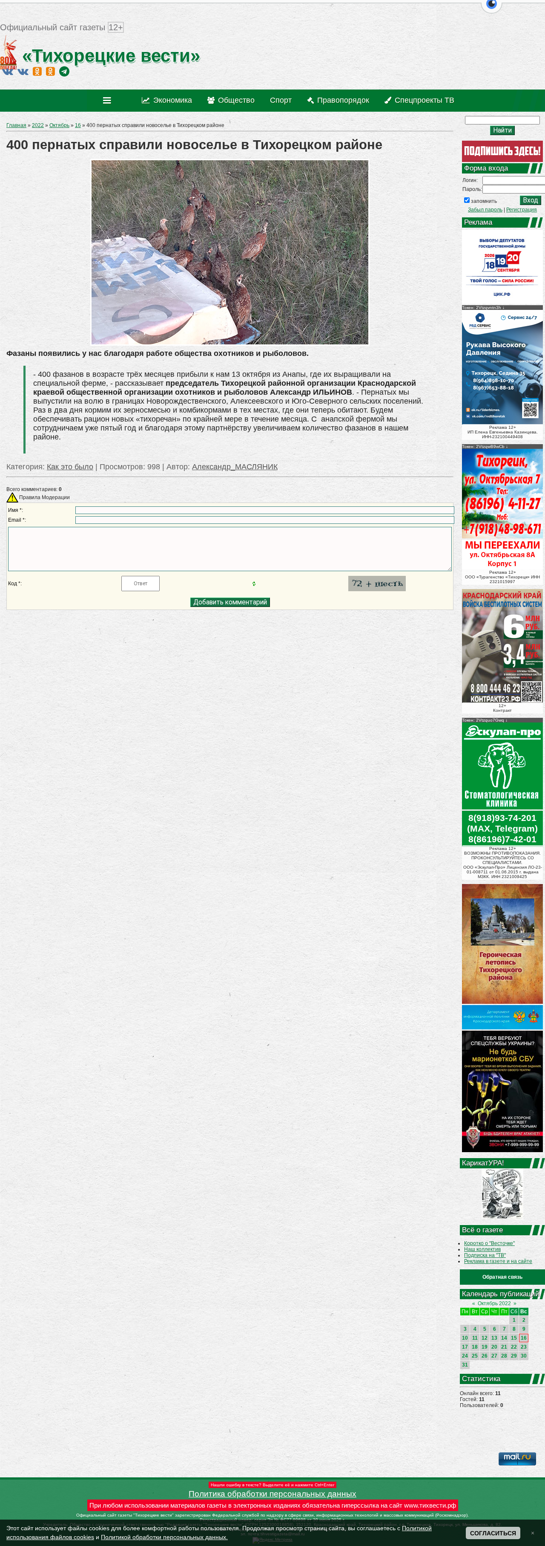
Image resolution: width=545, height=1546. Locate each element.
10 (465, 1338)
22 (514, 1347)
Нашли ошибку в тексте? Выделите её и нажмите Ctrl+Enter (272, 1484)
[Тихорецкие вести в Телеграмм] (64, 71)
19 (485, 1347)
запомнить (484, 201)
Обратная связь (502, 1277)
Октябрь (59, 125)
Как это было (70, 466)
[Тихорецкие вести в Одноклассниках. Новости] (37, 71)
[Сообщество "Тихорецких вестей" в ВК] (23, 71)
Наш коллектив (482, 1249)
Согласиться (493, 1533)
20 (494, 1347)
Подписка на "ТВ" (485, 1255)
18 (475, 1347)
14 (504, 1338)
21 (504, 1347)
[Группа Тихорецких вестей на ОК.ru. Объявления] (50, 71)
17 (465, 1347)
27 (494, 1356)
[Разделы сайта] (108, 101)
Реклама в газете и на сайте (498, 1261)
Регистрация (521, 210)
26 (485, 1356)
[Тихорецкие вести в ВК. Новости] (7, 71)
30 (524, 1356)
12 (485, 1338)
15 (514, 1338)
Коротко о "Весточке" (489, 1243)
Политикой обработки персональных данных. (164, 1537)
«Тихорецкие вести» (108, 56)
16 (78, 125)
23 (524, 1347)
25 (475, 1356)
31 (465, 1365)
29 (514, 1356)
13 (494, 1338)
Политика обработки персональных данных (272, 1493)
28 (504, 1356)
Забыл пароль (485, 210)
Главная (16, 125)
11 (475, 1338)
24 (465, 1356)
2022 (38, 125)
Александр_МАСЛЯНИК (235, 466)
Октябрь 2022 (494, 1303)
